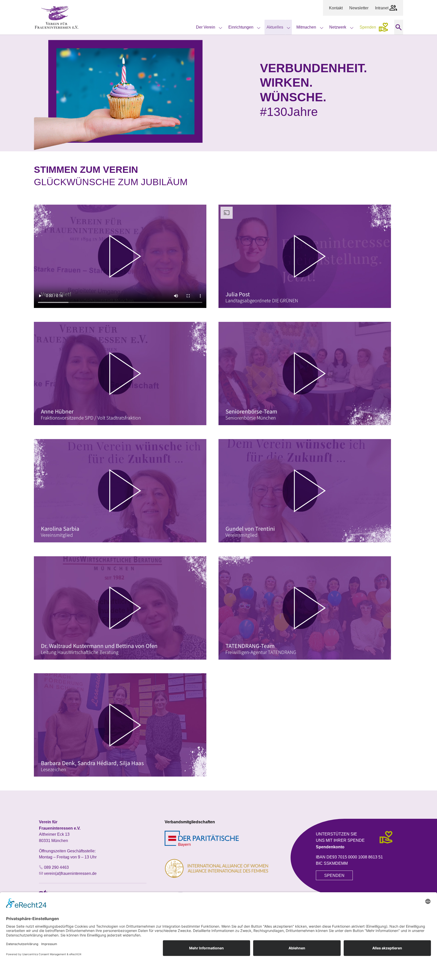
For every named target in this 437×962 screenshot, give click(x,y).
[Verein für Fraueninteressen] (56, 17)
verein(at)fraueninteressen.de (70, 873)
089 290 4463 (56, 867)
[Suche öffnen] (398, 27)
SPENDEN (334, 875)
